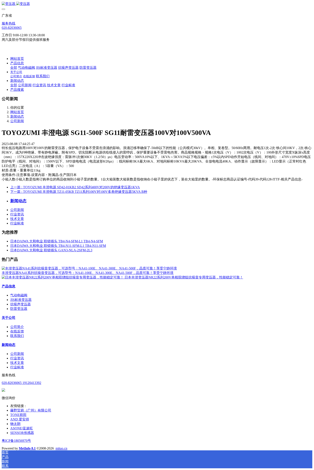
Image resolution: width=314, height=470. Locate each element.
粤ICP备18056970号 (16, 440)
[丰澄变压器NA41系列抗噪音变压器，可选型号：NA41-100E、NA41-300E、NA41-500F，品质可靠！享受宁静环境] (89, 268)
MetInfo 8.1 (27, 448)
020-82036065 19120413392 (21, 383)
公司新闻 (17, 121)
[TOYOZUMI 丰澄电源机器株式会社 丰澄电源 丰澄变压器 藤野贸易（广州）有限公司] (157, 4)
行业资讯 (17, 214)
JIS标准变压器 (21, 300)
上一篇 (75, 187)
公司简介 (17, 327)
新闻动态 (17, 116)
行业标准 (17, 223)
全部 (13, 67)
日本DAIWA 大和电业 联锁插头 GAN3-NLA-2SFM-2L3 (51, 250)
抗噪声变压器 (20, 304)
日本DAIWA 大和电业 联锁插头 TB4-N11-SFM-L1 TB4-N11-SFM (58, 245)
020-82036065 (12, 27)
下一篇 (78, 191)
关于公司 (8, 317)
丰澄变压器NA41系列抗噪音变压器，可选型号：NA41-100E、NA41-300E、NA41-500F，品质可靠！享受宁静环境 (87, 273)
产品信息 (8, 286)
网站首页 (17, 58)
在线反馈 (17, 331)
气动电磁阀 (18, 295)
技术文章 (17, 219)
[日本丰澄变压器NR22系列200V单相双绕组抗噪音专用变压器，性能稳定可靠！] (63, 277)
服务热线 (8, 23)
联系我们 (17, 336)
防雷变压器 (18, 308)
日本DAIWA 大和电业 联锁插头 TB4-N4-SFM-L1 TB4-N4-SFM (56, 241)
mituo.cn (61, 448)
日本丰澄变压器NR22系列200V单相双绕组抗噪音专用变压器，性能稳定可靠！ (184, 277)
